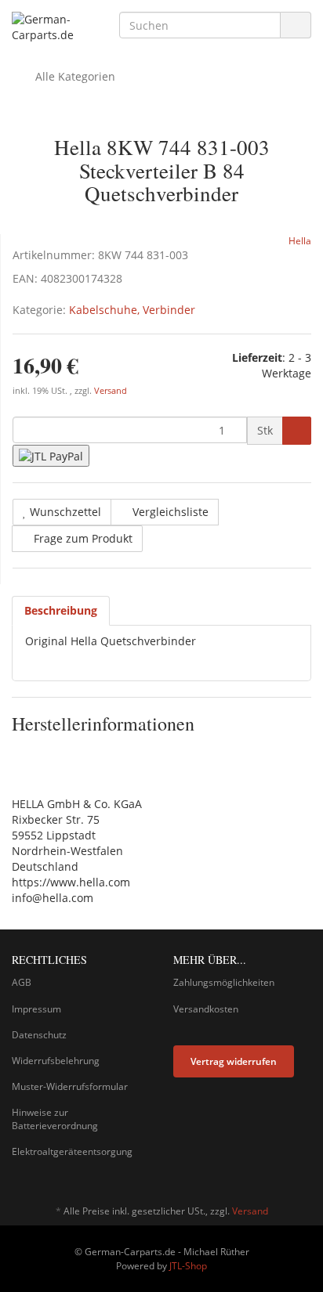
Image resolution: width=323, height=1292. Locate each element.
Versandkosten (205, 1009)
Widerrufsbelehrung (56, 1060)
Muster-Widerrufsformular (70, 1086)
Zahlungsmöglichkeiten (223, 982)
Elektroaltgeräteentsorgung (72, 1151)
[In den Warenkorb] (296, 431)
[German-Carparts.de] (54, 27)
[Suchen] (295, 25)
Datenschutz (39, 1034)
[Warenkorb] (255, 77)
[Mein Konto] (295, 77)
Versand (110, 390)
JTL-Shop (188, 1265)
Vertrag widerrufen (234, 1061)
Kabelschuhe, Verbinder (132, 309)
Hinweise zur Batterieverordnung (55, 1119)
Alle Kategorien (73, 76)
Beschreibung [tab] (60, 610)
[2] (51, 455)
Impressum (36, 1009)
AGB (21, 982)
